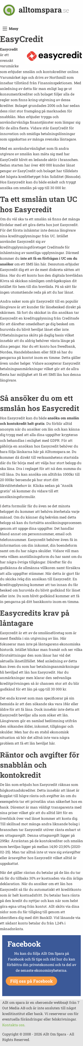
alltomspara (44, 10)
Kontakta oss (13, 1024)
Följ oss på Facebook (31, 981)
